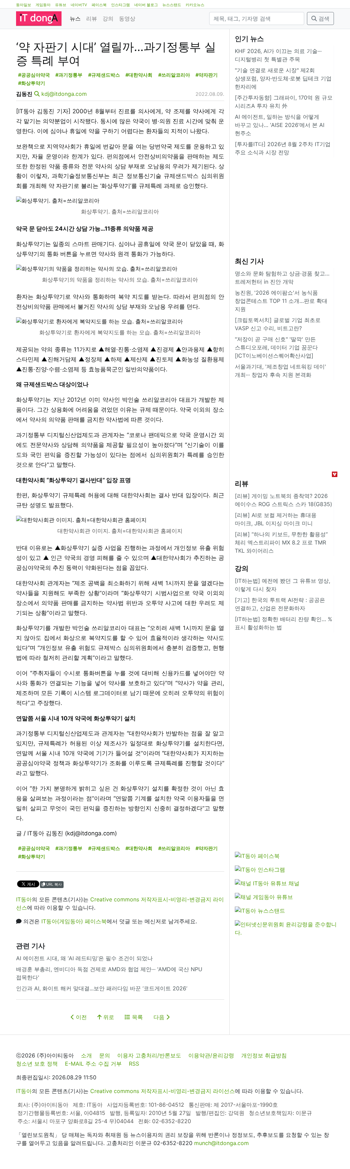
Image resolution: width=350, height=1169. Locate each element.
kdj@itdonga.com (64, 93)
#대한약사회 (138, 75)
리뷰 (91, 18)
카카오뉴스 (195, 4)
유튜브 (60, 4)
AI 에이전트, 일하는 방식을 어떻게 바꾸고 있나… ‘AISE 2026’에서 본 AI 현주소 (279, 125)
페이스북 (99, 4)
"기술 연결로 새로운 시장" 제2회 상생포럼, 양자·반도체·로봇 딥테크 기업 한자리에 (283, 78)
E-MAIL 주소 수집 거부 (93, 1063)
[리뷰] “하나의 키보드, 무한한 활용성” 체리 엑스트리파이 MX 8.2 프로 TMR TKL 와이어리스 (281, 542)
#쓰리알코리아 (174, 75)
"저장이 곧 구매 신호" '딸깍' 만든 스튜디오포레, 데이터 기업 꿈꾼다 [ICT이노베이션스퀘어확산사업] (276, 347)
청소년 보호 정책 (37, 1063)
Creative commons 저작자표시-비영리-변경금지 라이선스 (162, 1091)
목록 (136, 1017)
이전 (80, 1017)
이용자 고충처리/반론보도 (149, 1055)
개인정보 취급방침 (264, 1055)
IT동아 (24, 899)
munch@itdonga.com (221, 1143)
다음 (159, 1017)
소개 (86, 1055)
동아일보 (23, 4)
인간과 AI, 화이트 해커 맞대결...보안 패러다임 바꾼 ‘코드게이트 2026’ (101, 988)
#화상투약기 (31, 83)
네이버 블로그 (146, 4)
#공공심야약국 (34, 75)
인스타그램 (120, 4)
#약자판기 (207, 75)
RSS (134, 1063)
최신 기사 (249, 261)
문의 (104, 1055)
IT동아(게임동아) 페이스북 (74, 921)
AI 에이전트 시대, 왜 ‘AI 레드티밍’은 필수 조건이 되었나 (84, 958)
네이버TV (79, 4)
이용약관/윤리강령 (211, 1055)
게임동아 (43, 4)
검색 (323, 18)
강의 (108, 18)
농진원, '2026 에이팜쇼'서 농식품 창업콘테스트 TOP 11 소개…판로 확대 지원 (281, 300)
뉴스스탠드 (171, 4)
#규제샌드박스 (104, 75)
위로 (108, 1017)
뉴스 (75, 18)
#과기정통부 (68, 75)
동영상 (127, 18)
